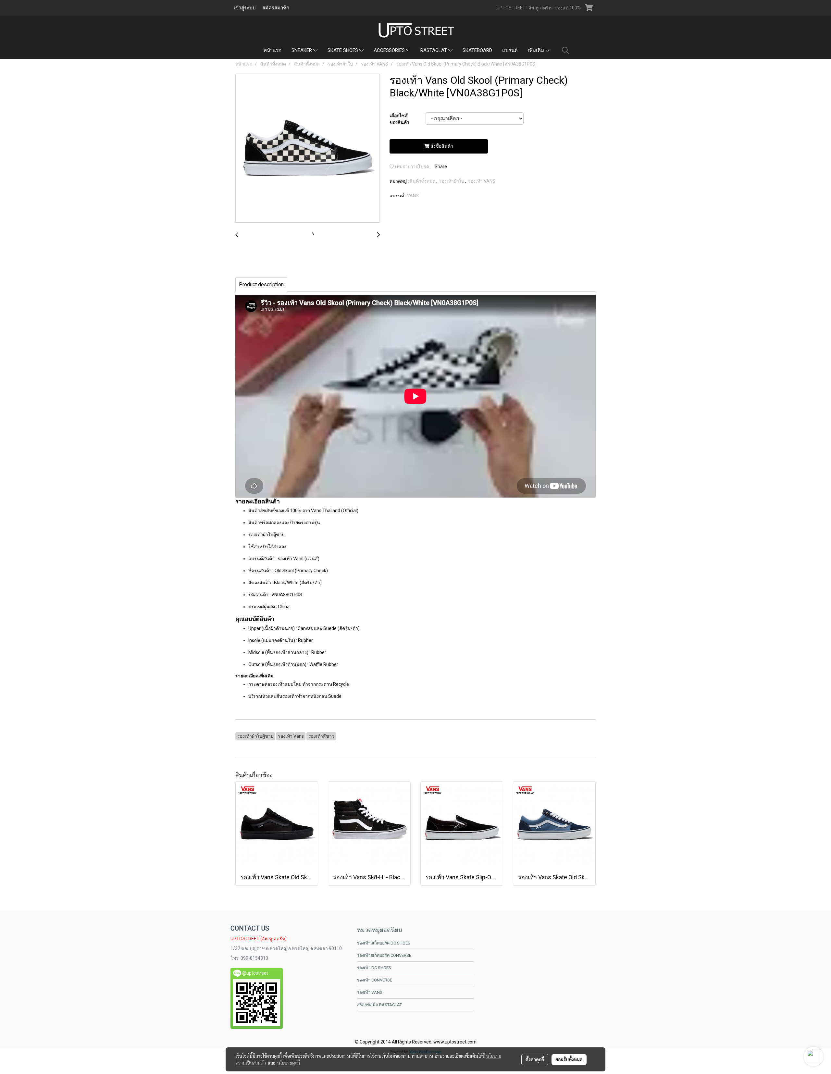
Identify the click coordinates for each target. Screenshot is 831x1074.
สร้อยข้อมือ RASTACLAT (379, 1004)
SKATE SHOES (343, 50)
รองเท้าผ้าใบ (452, 181)
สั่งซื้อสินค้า (441, 146)
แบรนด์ (510, 50)
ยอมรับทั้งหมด (569, 1059)
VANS (413, 195)
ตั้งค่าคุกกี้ (535, 1059)
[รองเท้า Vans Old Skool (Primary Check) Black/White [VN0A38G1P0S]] (307, 148)
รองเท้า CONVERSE (374, 980)
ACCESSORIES (390, 50)
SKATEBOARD (477, 50)
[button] (565, 50)
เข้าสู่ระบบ (245, 8)
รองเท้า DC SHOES (374, 967)
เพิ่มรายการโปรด (411, 166)
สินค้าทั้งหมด (423, 181)
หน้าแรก (272, 50)
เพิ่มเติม (536, 50)
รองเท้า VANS (481, 181)
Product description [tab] (261, 284)
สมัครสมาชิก (275, 8)
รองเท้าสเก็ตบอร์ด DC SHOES (383, 943)
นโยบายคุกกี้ (288, 1063)
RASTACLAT (434, 50)
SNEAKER (302, 50)
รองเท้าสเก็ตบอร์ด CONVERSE (384, 955)
